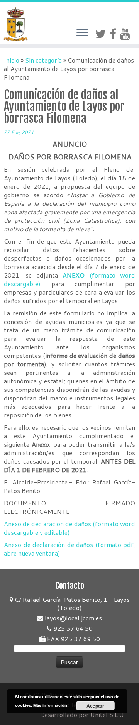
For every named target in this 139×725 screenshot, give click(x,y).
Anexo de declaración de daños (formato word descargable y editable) (69, 528)
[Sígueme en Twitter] (102, 33)
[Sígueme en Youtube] (127, 33)
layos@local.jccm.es (72, 617)
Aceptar (95, 705)
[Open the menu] (82, 33)
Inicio (11, 60)
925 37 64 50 (72, 628)
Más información (50, 705)
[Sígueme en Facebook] (115, 33)
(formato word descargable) (69, 279)
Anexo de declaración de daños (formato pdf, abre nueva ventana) (69, 548)
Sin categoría (43, 60)
